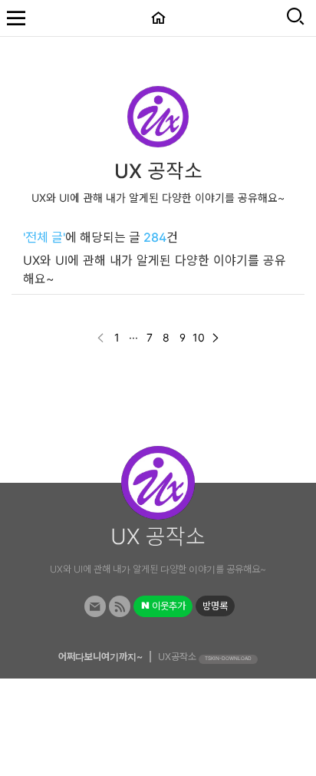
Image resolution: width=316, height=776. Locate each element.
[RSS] (120, 607)
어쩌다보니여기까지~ (100, 656)
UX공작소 (177, 656)
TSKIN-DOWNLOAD (228, 658)
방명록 (215, 606)
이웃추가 (168, 606)
